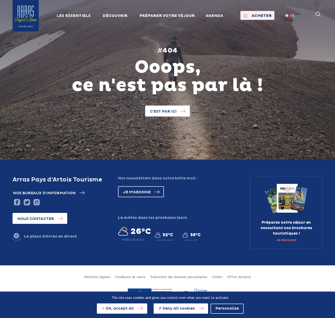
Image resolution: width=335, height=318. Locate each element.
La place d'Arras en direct (50, 236)
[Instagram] (36, 202)
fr (292, 15)
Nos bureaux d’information (44, 193)
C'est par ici (163, 111)
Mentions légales (97, 276)
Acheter (262, 15)
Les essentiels (74, 15)
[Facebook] (17, 202)
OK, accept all (119, 308)
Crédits (217, 276)
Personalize (227, 308)
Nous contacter (35, 219)
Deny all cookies (178, 308)
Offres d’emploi (239, 276)
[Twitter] (27, 202)
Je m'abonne (137, 192)
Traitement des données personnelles (178, 276)
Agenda (214, 15)
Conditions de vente (130, 276)
